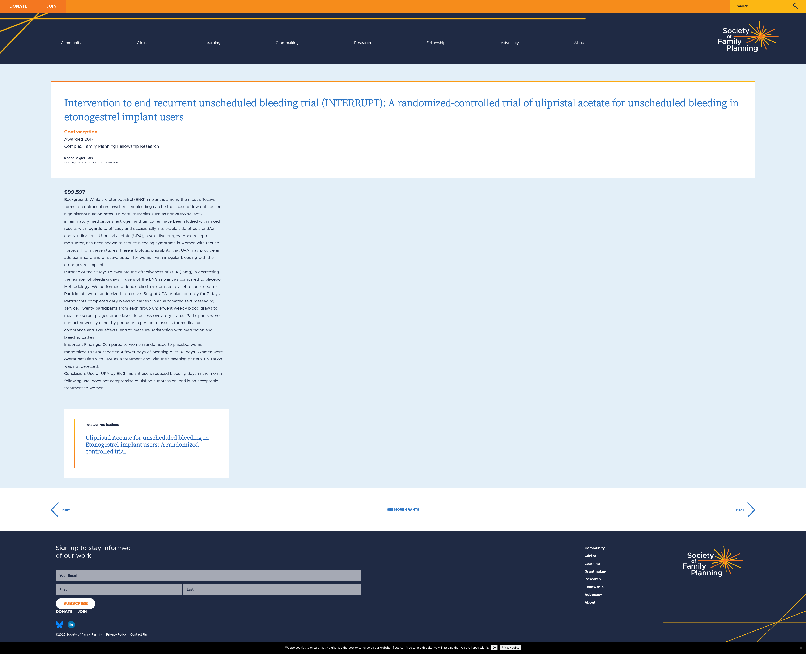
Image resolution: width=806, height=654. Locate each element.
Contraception (80, 132)
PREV (65, 509)
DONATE (18, 6)
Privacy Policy (116, 634)
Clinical (143, 43)
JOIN (51, 6)
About (580, 43)
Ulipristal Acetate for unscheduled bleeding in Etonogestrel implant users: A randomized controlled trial (147, 444)
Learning (212, 43)
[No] (801, 648)
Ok (494, 647)
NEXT (740, 509)
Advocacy (510, 43)
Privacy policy (510, 647)
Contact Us (138, 634)
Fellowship (435, 43)
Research (362, 43)
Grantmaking (287, 43)
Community (71, 43)
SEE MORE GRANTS (403, 509)
